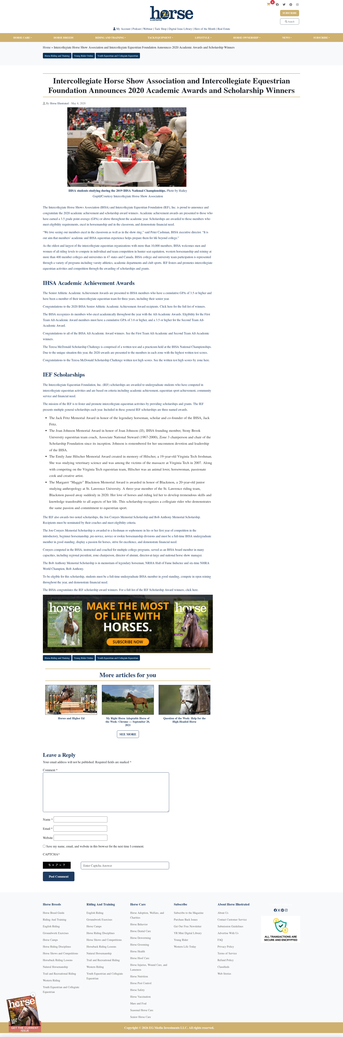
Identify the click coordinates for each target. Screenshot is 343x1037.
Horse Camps (50, 940)
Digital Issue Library (180, 29)
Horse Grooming (139, 944)
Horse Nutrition (139, 976)
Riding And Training (54, 919)
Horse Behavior (139, 924)
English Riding (51, 926)
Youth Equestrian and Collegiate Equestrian (117, 55)
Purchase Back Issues (186, 919)
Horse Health (137, 951)
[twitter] (284, 4)
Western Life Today (185, 946)
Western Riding (51, 980)
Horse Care (21, 37)
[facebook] (277, 4)
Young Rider (181, 940)
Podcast (136, 29)
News (286, 37)
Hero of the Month (204, 29)
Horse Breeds (63, 37)
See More (127, 734)
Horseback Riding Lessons (57, 960)
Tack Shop (161, 29)
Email (48, 828)
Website (48, 838)
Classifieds (223, 967)
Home (47, 47)
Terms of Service (227, 953)
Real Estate (224, 29)
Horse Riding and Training (57, 55)
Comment (50, 770)
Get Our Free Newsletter (187, 926)
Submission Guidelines (230, 926)
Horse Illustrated (59, 103)
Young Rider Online (83, 55)
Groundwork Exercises (55, 933)
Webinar (147, 29)
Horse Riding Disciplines (57, 946)
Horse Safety (137, 990)
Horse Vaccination (140, 996)
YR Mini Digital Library (188, 933)
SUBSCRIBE (320, 37)
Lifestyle (202, 37)
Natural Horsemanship (55, 967)
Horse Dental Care (140, 931)
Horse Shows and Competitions (60, 953)
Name (48, 819)
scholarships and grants (134, 268)
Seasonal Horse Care (141, 1010)
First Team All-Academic (152, 333)
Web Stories (224, 973)
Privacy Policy (226, 946)
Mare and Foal (138, 1003)
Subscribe (290, 13)
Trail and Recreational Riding (59, 973)
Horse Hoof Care (139, 958)
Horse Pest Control (140, 983)
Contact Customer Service (232, 919)
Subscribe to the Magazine (188, 913)
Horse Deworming (140, 938)
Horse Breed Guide (53, 913)
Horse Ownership (245, 37)
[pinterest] (290, 4)
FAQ (220, 940)
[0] (268, 4)
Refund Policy (226, 960)
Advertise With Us (228, 933)
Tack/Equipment (159, 37)
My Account (123, 29)
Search (290, 21)
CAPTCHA (51, 854)
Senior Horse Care (140, 1017)
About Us (223, 913)
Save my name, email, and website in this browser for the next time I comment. (95, 846)
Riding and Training (109, 37)
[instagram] (297, 4)
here (170, 306)
